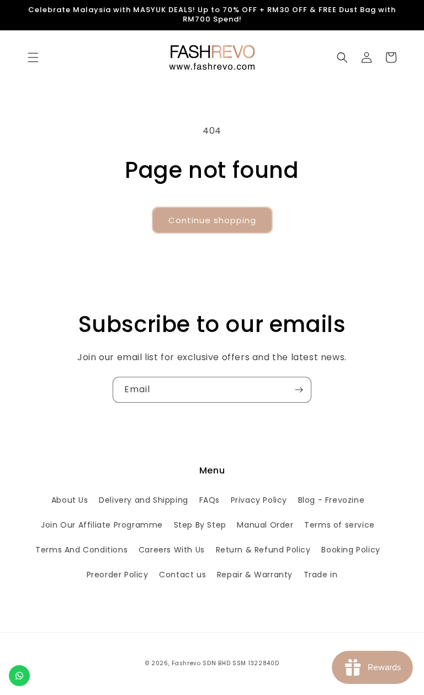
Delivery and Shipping (143, 500)
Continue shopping (212, 220)
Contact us (182, 574)
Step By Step (200, 524)
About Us (69, 500)
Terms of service (339, 524)
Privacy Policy (259, 500)
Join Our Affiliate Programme (102, 524)
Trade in (321, 574)
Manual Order (265, 524)
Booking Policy (350, 549)
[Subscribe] (299, 390)
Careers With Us (172, 549)
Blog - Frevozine (331, 500)
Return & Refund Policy (263, 549)
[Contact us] (19, 675)
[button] (33, 57)
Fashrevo (186, 663)
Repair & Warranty (255, 574)
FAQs (209, 500)
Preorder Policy (118, 574)
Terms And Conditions (81, 549)
